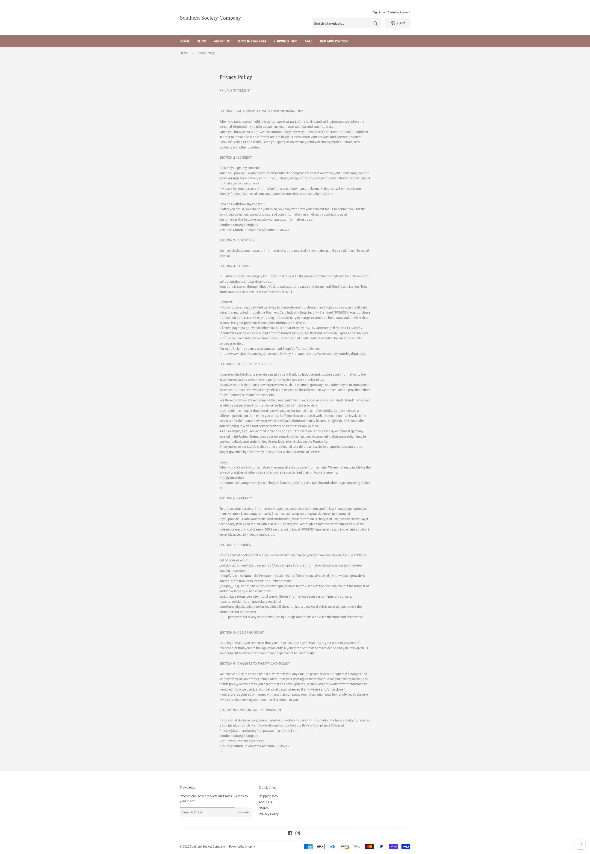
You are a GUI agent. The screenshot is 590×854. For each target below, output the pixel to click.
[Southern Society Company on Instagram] (297, 834)
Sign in (377, 12)
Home (185, 41)
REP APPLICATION (334, 41)
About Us (222, 41)
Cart (401, 23)
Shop (201, 41)
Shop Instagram (251, 41)
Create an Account (399, 12)
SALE (309, 41)
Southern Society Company (210, 18)
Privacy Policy (269, 814)
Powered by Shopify (242, 846)
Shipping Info (285, 41)
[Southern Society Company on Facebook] (290, 834)
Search (264, 808)
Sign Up (243, 812)
